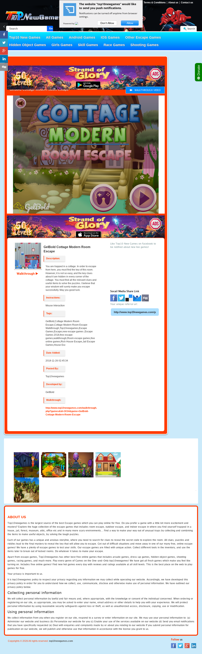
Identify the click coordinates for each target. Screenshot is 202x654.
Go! (51, 28)
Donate (199, 70)
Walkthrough (26, 273)
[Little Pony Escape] (81, 464)
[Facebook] (173, 645)
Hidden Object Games (27, 45)
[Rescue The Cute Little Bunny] (53, 464)
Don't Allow (107, 23)
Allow (130, 23)
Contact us (187, 2)
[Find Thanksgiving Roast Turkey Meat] (108, 464)
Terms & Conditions (155, 2)
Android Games (82, 37)
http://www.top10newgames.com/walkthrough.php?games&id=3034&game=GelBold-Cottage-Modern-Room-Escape (71, 411)
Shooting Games (144, 45)
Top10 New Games (24, 37)
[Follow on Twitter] (4, 43)
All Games (54, 37)
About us (173, 2)
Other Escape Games (143, 37)
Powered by (69, 23)
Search (191, 28)
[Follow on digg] (4, 67)
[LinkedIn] (193, 645)
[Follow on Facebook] (4, 35)
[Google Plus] (187, 645)
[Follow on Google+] (4, 51)
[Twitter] (180, 645)
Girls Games (61, 45)
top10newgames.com (61, 641)
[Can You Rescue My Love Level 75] (26, 464)
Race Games (114, 45)
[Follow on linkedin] (4, 59)
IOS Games (110, 37)
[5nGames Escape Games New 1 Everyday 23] (26, 489)
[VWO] (79, 23)
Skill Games (88, 45)
